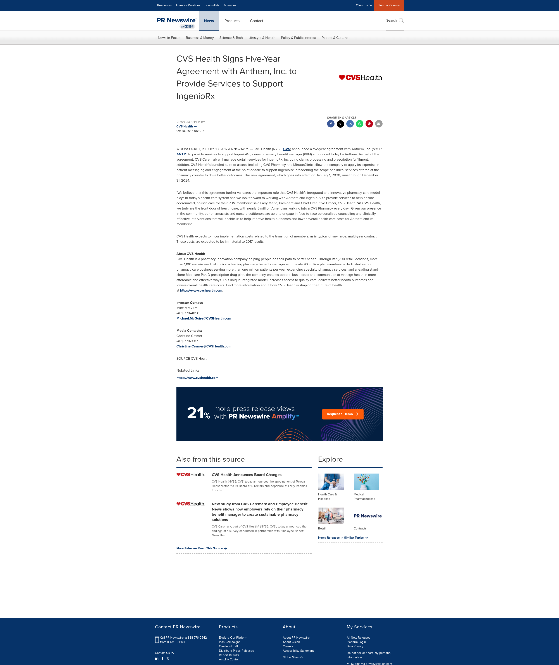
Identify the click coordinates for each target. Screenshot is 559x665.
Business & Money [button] (200, 37)
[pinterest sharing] (369, 124)
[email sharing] (379, 124)
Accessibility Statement (298, 650)
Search (391, 20)
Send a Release (389, 5)
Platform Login (356, 642)
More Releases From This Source (199, 548)
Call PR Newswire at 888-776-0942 (183, 637)
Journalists (212, 5)
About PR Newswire (296, 637)
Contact (256, 21)
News (209, 21)
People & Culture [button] (335, 37)
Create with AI (228, 646)
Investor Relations (188, 5)
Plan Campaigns (229, 642)
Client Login (364, 5)
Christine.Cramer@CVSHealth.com (203, 346)
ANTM (181, 154)
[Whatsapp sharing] (359, 124)
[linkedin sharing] (350, 124)
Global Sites (291, 657)
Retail (322, 528)
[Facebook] (162, 658)
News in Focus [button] (169, 37)
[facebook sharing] (331, 124)
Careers (288, 646)
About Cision (291, 642)
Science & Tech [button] (231, 37)
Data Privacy (355, 646)
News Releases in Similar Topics (341, 538)
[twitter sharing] (340, 124)
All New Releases (358, 637)
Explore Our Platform (233, 637)
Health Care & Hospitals (327, 496)
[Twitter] (168, 658)
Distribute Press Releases (236, 650)
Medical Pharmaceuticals (365, 496)
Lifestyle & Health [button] (261, 37)
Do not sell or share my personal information (369, 655)
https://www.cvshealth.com (201, 290)
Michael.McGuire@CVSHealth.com (203, 318)
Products (232, 21)
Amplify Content (229, 659)
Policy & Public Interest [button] (298, 37)
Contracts (360, 528)
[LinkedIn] (157, 658)
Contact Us (163, 653)
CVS (286, 148)
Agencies (230, 5)
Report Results (229, 655)
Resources (164, 5)
